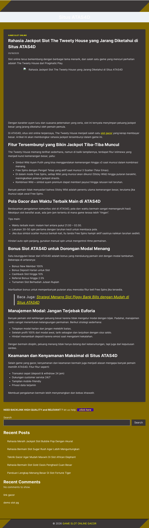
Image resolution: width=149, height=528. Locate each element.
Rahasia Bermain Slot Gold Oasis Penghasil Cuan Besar (39, 464)
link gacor (9, 494)
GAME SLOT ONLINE (17, 35)
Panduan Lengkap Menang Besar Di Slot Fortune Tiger (39, 472)
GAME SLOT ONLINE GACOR (79, 523)
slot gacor (106, 133)
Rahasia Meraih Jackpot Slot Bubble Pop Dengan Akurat (40, 441)
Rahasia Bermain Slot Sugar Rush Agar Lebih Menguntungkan (43, 449)
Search (7, 417)
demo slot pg (11, 502)
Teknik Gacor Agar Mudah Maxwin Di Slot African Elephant (41, 457)
